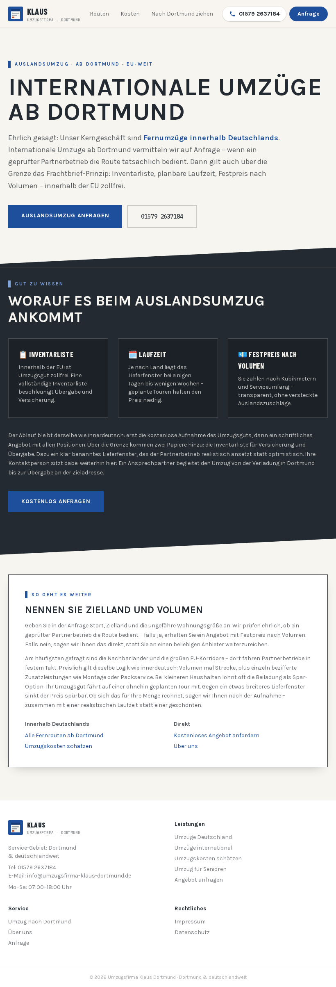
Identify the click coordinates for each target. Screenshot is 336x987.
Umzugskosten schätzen (58, 746)
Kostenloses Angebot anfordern (216, 735)
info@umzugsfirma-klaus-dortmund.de (79, 875)
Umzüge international (203, 847)
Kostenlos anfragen (56, 501)
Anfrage (308, 13)
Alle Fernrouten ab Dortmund (64, 735)
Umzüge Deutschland (203, 837)
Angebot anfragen (199, 879)
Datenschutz (192, 932)
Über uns (186, 746)
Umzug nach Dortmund (39, 921)
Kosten (130, 13)
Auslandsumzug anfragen (65, 215)
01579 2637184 (259, 13)
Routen (99, 13)
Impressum (190, 921)
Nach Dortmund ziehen (182, 13)
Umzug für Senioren (201, 869)
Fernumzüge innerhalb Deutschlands (210, 137)
